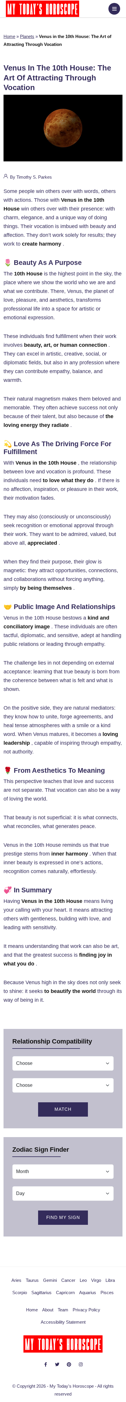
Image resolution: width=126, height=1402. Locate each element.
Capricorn (65, 1292)
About (47, 1309)
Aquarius (87, 1292)
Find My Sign (63, 1217)
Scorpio (19, 1292)
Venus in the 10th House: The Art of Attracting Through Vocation (57, 77)
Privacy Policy (86, 1309)
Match (63, 1109)
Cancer (68, 1280)
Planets (27, 36)
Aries (16, 1280)
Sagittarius (41, 1292)
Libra (110, 1280)
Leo (83, 1280)
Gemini (50, 1280)
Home (9, 36)
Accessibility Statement (63, 1322)
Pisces (107, 1292)
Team (63, 1309)
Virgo (96, 1280)
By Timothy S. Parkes (30, 177)
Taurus (32, 1280)
